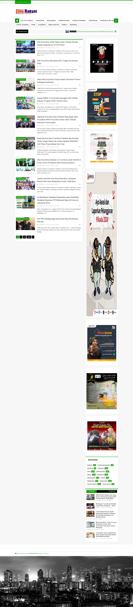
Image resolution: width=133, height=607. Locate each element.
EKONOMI (89, 465)
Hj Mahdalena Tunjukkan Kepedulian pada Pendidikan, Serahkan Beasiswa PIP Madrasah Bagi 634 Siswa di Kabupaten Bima (58, 200)
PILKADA (103, 478)
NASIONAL (73, 24)
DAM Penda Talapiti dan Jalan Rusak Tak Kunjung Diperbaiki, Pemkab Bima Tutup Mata (106, 496)
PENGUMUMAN (91, 478)
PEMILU (64, 24)
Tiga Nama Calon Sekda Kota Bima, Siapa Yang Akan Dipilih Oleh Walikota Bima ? (106, 534)
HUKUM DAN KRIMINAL (104, 465)
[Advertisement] (54, 568)
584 (29, 237)
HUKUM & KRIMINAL (79, 20)
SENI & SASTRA (53, 24)
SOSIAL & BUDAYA (22, 24)
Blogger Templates (43, 553)
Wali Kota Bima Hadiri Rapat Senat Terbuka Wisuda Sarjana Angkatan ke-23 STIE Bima (79, 31)
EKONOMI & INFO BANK (108, 20)
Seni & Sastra (107, 484)
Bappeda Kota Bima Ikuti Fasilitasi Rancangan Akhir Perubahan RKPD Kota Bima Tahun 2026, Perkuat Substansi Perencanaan (57, 120)
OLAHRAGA (42, 24)
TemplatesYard (22, 553)
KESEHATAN (40, 20)
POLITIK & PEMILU (27, 20)
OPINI (33, 24)
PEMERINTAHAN (64, 20)
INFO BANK (90, 468)
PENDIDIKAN (93, 20)
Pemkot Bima (103, 481)
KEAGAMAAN (51, 20)
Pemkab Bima (90, 481)
